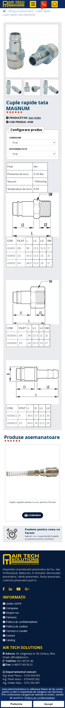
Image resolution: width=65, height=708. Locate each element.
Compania (11, 608)
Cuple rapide (43, 11)
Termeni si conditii (16, 631)
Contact (10, 635)
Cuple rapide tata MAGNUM (19, 14)
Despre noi (12, 612)
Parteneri (11, 617)
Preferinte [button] (16, 704)
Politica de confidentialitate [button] (40, 697)
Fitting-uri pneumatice (21, 11)
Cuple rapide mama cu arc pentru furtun (32, 502)
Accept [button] (48, 704)
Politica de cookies (16, 626)
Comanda (34, 515)
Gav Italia (35, 117)
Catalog (10, 640)
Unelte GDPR (13, 603)
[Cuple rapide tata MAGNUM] (32, 51)
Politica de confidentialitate (21, 622)
